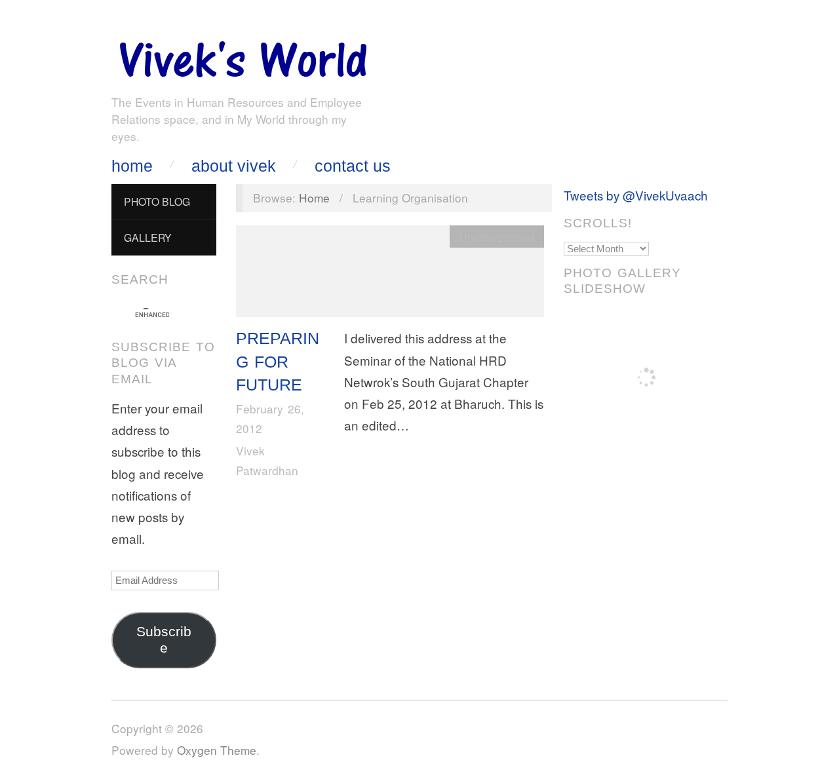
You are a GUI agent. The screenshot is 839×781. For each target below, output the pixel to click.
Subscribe (163, 640)
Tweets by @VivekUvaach (636, 195)
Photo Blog (157, 201)
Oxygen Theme (216, 750)
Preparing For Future (277, 361)
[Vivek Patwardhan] (242, 56)
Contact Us (353, 166)
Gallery (148, 237)
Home (132, 166)
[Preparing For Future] (390, 274)
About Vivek (233, 166)
